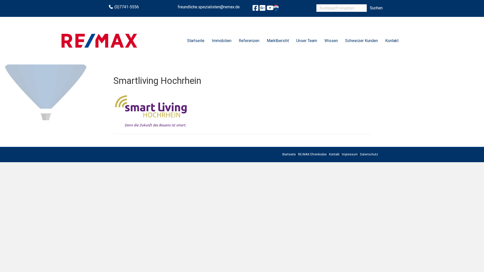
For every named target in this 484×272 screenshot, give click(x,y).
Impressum (350, 154)
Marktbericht (278, 40)
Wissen (331, 40)
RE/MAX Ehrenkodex (312, 154)
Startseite (195, 40)
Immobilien (221, 40)
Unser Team (306, 40)
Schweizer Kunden (361, 40)
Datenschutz (369, 154)
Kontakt (392, 40)
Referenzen (249, 40)
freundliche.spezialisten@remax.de (209, 7)
